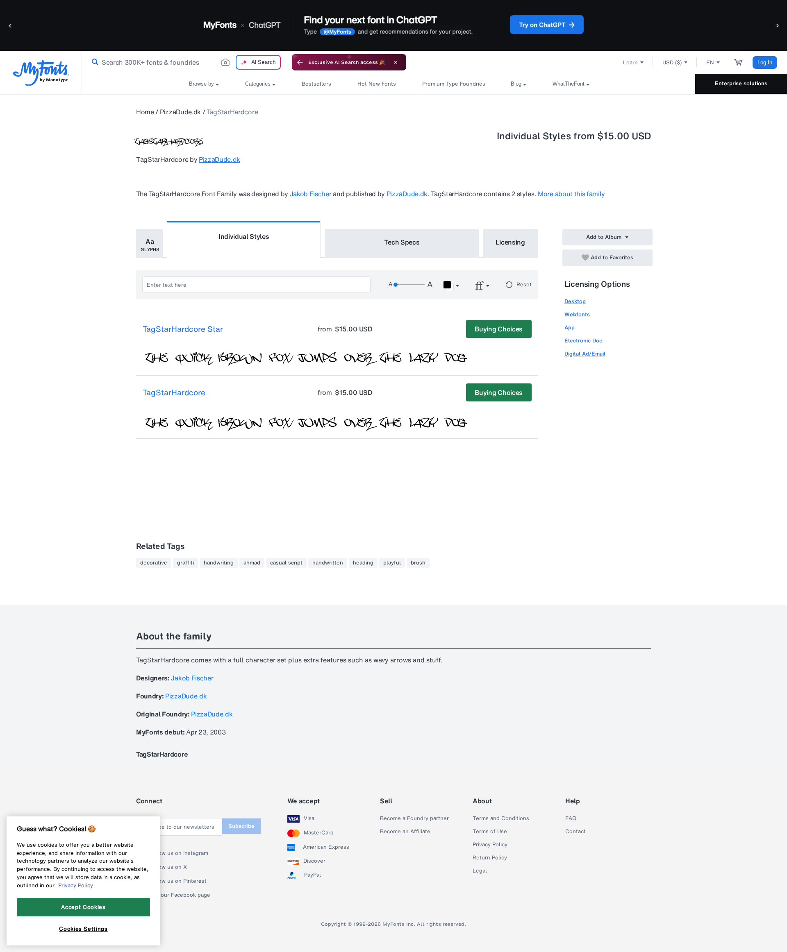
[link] (93, 62)
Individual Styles (243, 236)
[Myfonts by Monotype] (41, 73)
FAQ (570, 818)
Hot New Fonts (376, 84)
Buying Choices (499, 329)
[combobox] (183, 62)
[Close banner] (395, 62)
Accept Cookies (83, 907)
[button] (10, 25)
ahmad (251, 563)
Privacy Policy (490, 844)
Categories (258, 84)
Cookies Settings (83, 929)
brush (418, 563)
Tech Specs (402, 242)
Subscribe (241, 826)
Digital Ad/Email (584, 354)
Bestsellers (316, 84)
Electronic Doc (583, 341)
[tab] (149, 243)
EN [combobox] (710, 62)
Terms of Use (490, 831)
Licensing (510, 242)
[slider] (409, 284)
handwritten (327, 563)
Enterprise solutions (741, 83)
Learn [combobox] (630, 62)
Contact (575, 831)
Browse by (201, 84)
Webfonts (577, 314)
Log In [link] (764, 62)
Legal (480, 871)
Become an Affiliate (405, 831)
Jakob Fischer (311, 194)
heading (363, 563)
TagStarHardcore (174, 393)
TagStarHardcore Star (183, 329)
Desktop (575, 301)
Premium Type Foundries (453, 84)
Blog (516, 84)
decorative (153, 563)
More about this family (571, 194)
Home (145, 112)
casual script (286, 563)
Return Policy (490, 858)
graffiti (185, 563)
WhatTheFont (569, 84)
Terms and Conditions (501, 818)
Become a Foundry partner (414, 818)
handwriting (219, 563)
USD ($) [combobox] (672, 62)
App (569, 327)
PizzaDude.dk (180, 112)
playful (392, 563)
